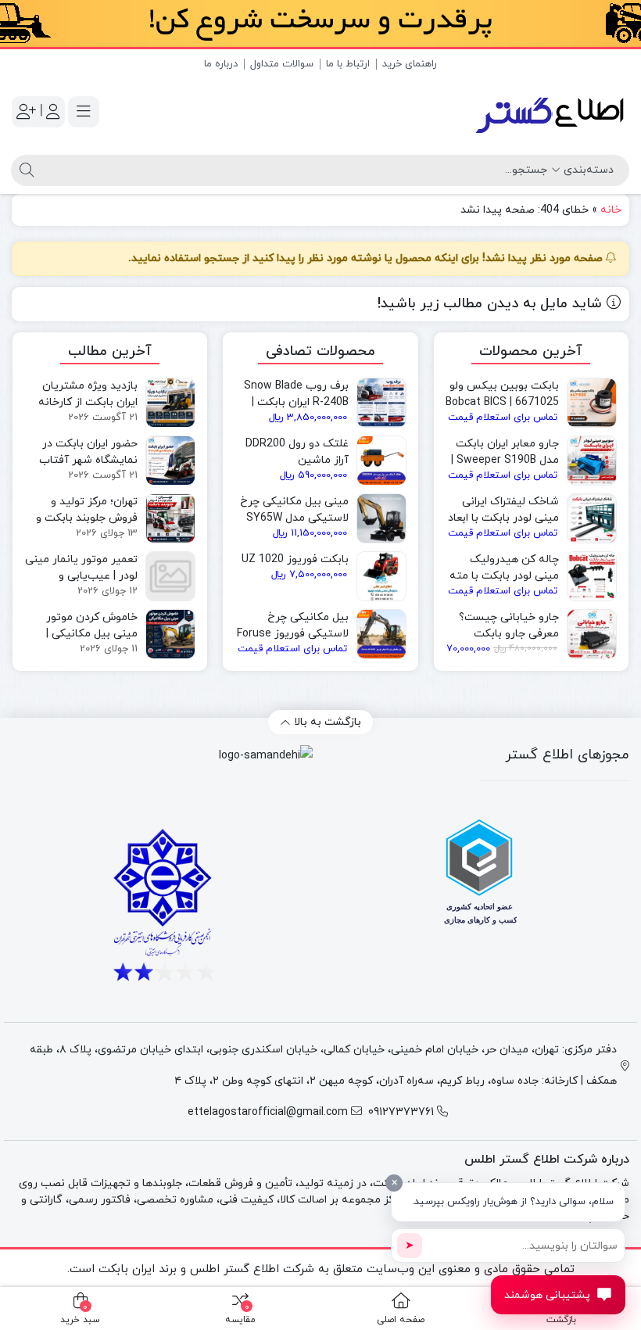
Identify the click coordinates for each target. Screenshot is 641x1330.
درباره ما (221, 64)
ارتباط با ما (348, 64)
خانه (610, 210)
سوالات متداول (281, 64)
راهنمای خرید (409, 64)
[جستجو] (24, 170)
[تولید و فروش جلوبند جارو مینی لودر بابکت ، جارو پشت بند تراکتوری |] (551, 112)
